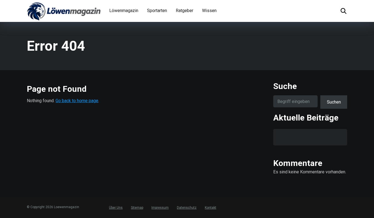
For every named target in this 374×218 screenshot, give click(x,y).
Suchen (334, 102)
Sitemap (137, 208)
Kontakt (210, 208)
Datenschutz (187, 208)
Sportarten (157, 10)
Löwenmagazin (123, 10)
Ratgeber (184, 10)
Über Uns (116, 208)
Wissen (209, 10)
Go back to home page (77, 100)
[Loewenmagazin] (64, 11)
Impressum (160, 208)
